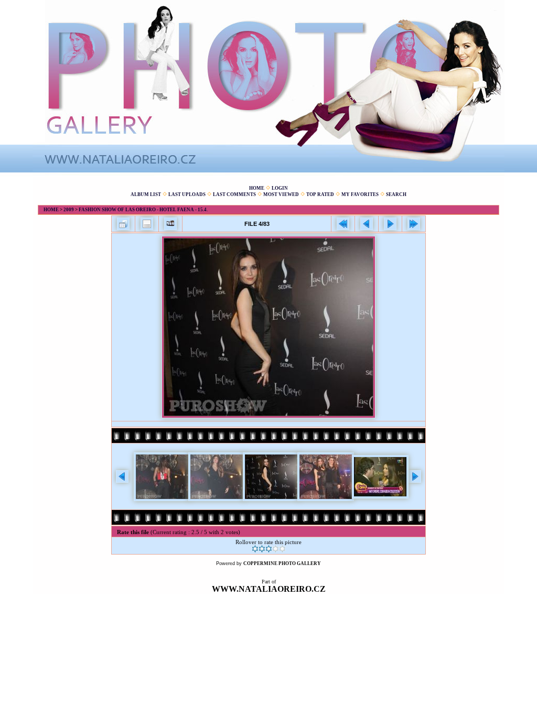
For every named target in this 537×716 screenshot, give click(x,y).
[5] (282, 548)
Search (396, 194)
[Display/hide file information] (146, 224)
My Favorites (360, 194)
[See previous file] (366, 224)
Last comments (234, 194)
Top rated (320, 194)
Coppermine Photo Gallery (282, 563)
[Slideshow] (170, 224)
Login (280, 188)
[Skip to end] (413, 224)
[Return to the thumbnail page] (123, 224)
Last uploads (187, 194)
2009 (68, 209)
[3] (268, 548)
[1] (255, 548)
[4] (275, 548)
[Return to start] (343, 224)
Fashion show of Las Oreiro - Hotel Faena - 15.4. (143, 209)
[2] (262, 548)
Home (256, 188)
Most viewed (281, 194)
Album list (146, 194)
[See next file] (390, 224)
